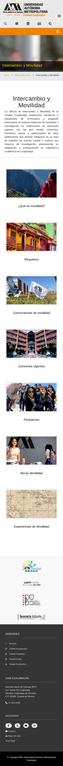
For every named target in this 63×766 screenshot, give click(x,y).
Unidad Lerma (15, 659)
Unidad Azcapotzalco (18, 649)
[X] (17, 725)
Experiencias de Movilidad (31, 526)
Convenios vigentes (31, 366)
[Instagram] (34, 725)
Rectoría (12, 643)
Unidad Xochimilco (17, 664)
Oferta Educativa (22, 75)
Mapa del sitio (14, 736)
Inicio (6, 75)
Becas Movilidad (31, 473)
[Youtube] (26, 725)
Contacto (12, 731)
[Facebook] (8, 725)
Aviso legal (10, 741)
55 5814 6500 (14, 703)
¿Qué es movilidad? (31, 206)
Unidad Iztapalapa (17, 654)
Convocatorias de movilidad (31, 313)
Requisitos (31, 259)
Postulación (31, 419)
